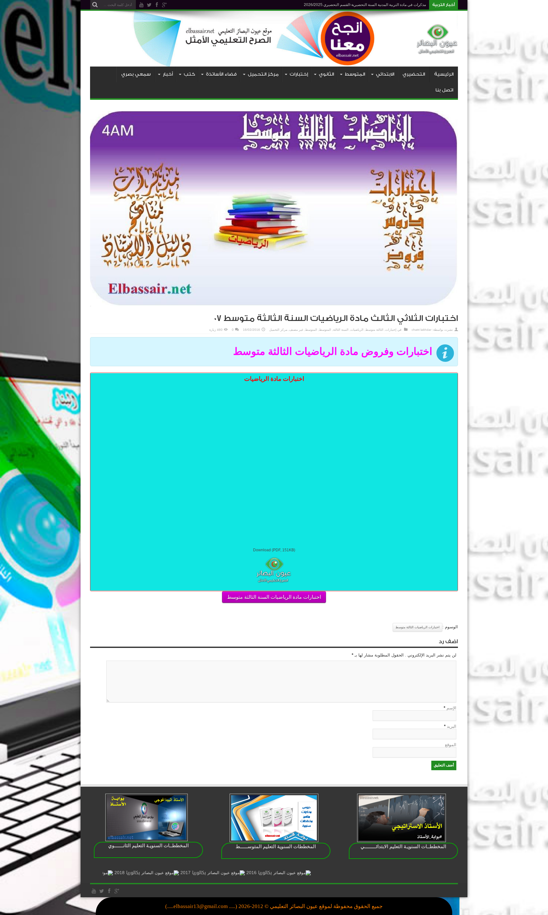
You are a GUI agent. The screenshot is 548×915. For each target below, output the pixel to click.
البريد (451, 726)
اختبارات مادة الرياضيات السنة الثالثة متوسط (274, 597)
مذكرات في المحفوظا (408, 5)
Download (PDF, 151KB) (274, 550)
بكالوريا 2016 (301, 872)
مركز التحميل (278, 329)
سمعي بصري (136, 74)
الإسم (451, 708)
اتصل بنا (444, 90)
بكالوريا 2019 (103, 872)
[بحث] (95, 5)
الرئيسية (443, 74)
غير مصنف (296, 329)
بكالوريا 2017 (235, 872)
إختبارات (390, 329)
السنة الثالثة (341, 329)
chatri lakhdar (421, 329)
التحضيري (413, 74)
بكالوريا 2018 (169, 872)
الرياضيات (356, 329)
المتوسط (325, 329)
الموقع (450, 744)
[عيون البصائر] (437, 50)
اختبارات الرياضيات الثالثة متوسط (417, 627)
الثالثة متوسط (374, 329)
